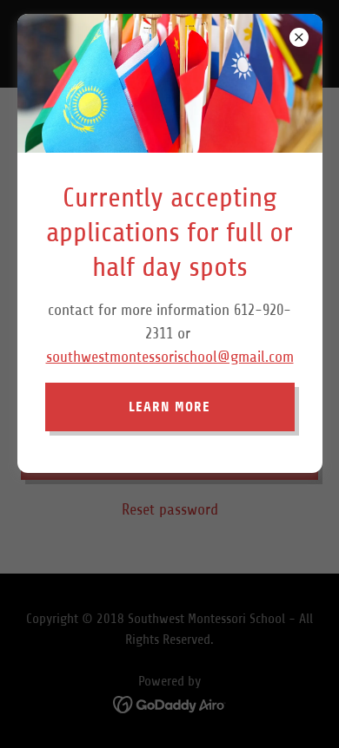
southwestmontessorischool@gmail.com (170, 356)
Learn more (169, 406)
